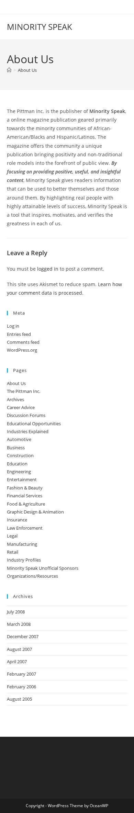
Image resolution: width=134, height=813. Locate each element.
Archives (15, 399)
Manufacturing (22, 544)
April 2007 (17, 661)
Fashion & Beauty (25, 488)
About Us (27, 70)
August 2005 (19, 699)
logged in (47, 269)
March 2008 (19, 624)
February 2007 (21, 674)
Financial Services (24, 496)
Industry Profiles (24, 560)
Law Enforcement (25, 528)
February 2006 (21, 687)
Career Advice (21, 407)
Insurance (17, 520)
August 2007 (19, 649)
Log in (13, 326)
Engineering (19, 471)
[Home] (9, 70)
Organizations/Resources (32, 576)
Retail (12, 552)
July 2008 (16, 612)
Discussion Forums (26, 415)
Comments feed (23, 342)
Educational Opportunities (34, 423)
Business (16, 447)
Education (17, 464)
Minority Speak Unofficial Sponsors (42, 568)
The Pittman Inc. (23, 391)
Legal (12, 536)
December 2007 (22, 636)
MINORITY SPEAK (39, 26)
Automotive (19, 439)
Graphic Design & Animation (35, 512)
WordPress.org (22, 350)
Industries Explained (27, 431)
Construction (20, 455)
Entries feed (19, 334)
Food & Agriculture (26, 504)
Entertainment (22, 479)
